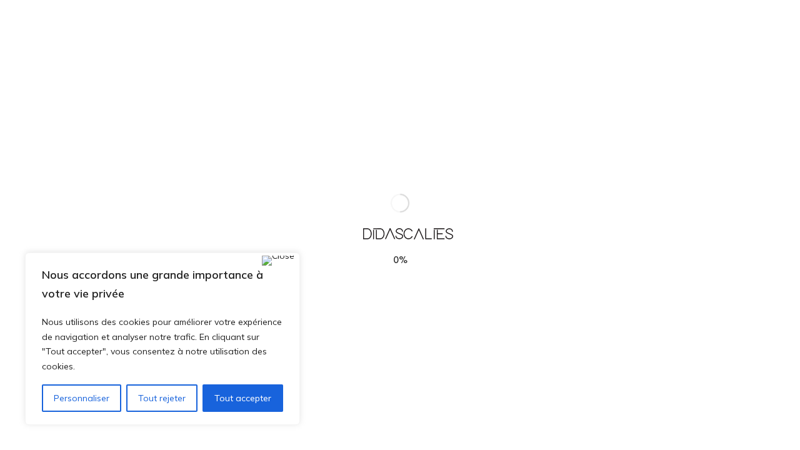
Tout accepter (242, 398)
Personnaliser (81, 398)
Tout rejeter (162, 398)
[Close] (278, 261)
